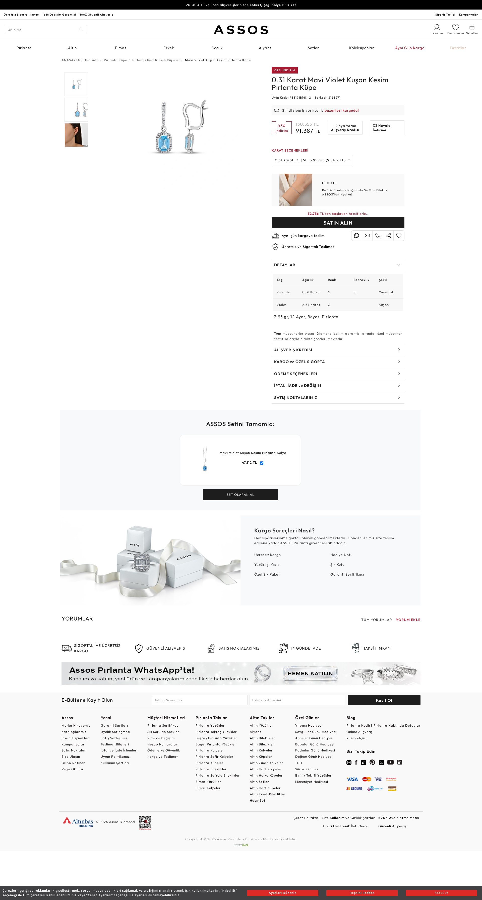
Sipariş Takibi (445, 14)
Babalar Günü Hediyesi (314, 744)
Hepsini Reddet (362, 893)
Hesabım (436, 33)
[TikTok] (363, 762)
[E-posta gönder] (367, 236)
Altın (72, 47)
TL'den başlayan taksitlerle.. (338, 214)
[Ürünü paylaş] (388, 236)
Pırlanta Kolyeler (210, 750)
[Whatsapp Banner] (241, 673)
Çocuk (217, 47)
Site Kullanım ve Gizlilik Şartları (349, 818)
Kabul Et (441, 893)
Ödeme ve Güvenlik (163, 750)
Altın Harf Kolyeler (265, 769)
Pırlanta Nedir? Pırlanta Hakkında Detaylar (383, 725)
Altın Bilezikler (262, 744)
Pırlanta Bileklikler (211, 769)
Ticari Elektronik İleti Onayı (345, 826)
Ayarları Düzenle (282, 893)
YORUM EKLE (408, 619)
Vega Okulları (73, 769)
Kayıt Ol (384, 700)
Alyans (265, 47)
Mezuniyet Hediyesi (311, 782)
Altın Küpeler (261, 756)
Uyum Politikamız (115, 756)
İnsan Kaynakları (76, 738)
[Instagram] (348, 762)
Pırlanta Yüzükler (210, 725)
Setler (313, 47)
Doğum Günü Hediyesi (314, 756)
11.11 (298, 763)
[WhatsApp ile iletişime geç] (356, 236)
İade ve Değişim (161, 738)
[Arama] (81, 29)
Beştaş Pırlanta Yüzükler (216, 738)
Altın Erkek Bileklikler (267, 794)
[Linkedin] (399, 763)
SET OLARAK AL (240, 495)
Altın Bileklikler (262, 738)
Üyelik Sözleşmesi (115, 732)
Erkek (168, 47)
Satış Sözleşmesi (115, 738)
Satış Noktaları (74, 750)
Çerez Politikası (306, 818)
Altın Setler (259, 782)
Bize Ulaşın (71, 756)
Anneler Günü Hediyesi (314, 738)
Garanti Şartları (114, 725)
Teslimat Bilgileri (115, 744)
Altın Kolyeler (261, 750)
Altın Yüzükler (261, 725)
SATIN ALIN (338, 223)
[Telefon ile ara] (378, 236)
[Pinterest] (372, 763)
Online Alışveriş (359, 732)
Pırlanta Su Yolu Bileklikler (218, 775)
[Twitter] (381, 762)
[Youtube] (390, 763)
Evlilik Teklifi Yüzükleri (314, 775)
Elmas (120, 47)
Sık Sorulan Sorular (163, 732)
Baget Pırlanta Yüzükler (216, 744)
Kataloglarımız (74, 732)
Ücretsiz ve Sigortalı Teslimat (308, 246)
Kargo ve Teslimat (162, 756)
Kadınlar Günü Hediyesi (315, 750)
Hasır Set (257, 800)
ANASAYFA (71, 60)
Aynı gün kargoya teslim (303, 235)
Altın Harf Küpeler (265, 788)
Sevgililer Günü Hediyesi (315, 732)
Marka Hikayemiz (76, 725)
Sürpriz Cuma (306, 769)
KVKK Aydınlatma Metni (398, 818)
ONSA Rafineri (74, 763)
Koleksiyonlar (361, 47)
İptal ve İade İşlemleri (119, 750)
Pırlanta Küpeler (209, 763)
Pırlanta (24, 47)
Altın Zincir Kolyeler (266, 763)
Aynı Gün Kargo (410, 47)
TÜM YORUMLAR (376, 619)
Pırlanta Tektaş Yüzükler (216, 732)
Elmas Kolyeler (208, 788)
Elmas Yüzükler (208, 782)
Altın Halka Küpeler (266, 775)
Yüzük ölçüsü (357, 738)
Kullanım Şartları (115, 763)
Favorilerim (455, 33)
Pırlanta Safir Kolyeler (214, 756)
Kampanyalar (468, 14)
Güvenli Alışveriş (392, 826)
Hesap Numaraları (162, 744)
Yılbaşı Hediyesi (309, 725)
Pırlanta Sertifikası (163, 725)
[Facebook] (356, 763)
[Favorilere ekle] (399, 236)
